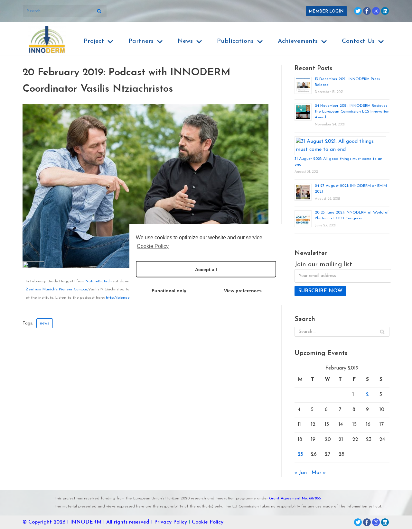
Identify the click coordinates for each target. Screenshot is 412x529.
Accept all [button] (206, 269)
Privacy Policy (170, 522)
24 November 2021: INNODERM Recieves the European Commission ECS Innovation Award (352, 111)
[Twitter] (358, 11)
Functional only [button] (169, 290)
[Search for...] (65, 11)
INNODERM (85, 522)
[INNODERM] (47, 39)
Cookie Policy (207, 522)
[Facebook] (367, 11)
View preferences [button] (243, 290)
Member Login (326, 11)
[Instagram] (376, 11)
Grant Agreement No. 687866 (295, 498)
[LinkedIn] (385, 11)
